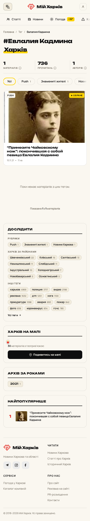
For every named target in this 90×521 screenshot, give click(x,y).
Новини (38, 19)
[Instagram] (16, 465)
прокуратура (20, 302)
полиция (40, 289)
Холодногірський (49, 270)
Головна (8, 32)
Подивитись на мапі (47, 354)
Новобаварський (21, 276)
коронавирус (37, 308)
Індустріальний (21, 270)
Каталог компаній (14, 488)
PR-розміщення (58, 494)
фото (15, 308)
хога (53, 296)
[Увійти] (83, 6)
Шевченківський (22, 257)
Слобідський (48, 264)
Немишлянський (21, 264)
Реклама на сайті (58, 488)
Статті (16, 19)
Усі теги (13, 315)
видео (60, 289)
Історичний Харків (59, 464)
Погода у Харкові (14, 483)
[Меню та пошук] (7, 6)
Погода (64, 19)
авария (44, 302)
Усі (9, 81)
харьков (18, 289)
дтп (37, 296)
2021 (15, 383)
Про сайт (53, 483)
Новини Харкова (64, 244)
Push (26, 81)
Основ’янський (49, 276)
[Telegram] (7, 465)
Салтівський (70, 257)
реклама (18, 296)
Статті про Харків (59, 458)
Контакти (53, 500)
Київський (47, 257)
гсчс (58, 308)
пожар (63, 302)
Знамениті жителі (54, 81)
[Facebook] (25, 465)
